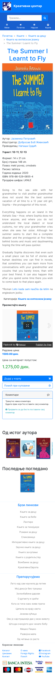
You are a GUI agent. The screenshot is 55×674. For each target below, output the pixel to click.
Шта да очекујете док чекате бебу (28, 623)
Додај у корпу (12, 378)
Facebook (45, 650)
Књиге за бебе (28, 516)
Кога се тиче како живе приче (28, 603)
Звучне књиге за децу (28, 547)
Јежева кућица (28, 613)
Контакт (6, 656)
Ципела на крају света (28, 608)
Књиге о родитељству (28, 557)
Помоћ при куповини (17, 385)
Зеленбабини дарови (28, 593)
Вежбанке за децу (28, 562)
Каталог (6, 650)
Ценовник (7, 653)
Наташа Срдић (27, 145)
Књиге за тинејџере (28, 526)
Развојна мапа (28, 634)
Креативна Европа (28, 567)
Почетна (7, 35)
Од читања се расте (28, 639)
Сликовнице (28, 537)
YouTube (45, 656)
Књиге (20, 35)
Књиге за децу (37, 35)
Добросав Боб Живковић (33, 142)
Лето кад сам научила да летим (28, 583)
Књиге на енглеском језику (22, 39)
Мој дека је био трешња (28, 588)
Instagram (45, 653)
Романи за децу (28, 532)
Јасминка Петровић (23, 138)
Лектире (28, 521)
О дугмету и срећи (28, 598)
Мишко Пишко (28, 629)
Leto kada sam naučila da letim (30, 289)
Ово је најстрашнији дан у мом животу (28, 618)
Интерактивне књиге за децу (28, 542)
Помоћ (24, 656)
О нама (24, 650)
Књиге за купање (28, 552)
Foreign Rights (27, 653)
